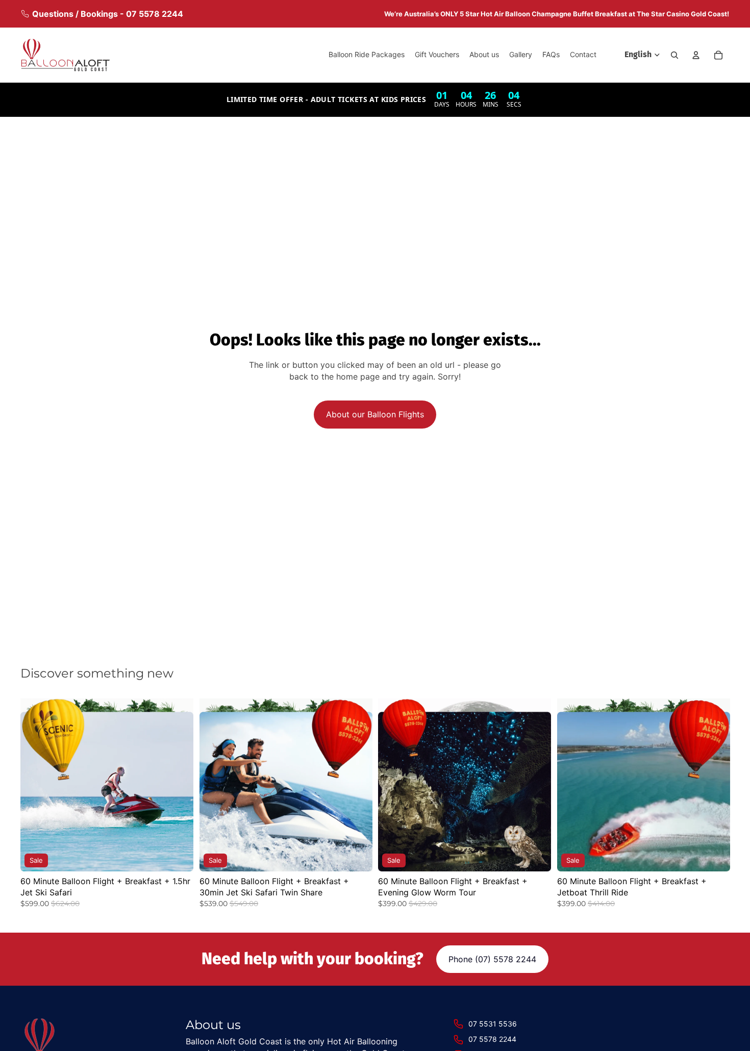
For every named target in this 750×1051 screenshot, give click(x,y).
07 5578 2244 (492, 1039)
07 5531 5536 (492, 1023)
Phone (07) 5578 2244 (492, 959)
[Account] (696, 55)
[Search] (674, 55)
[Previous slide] (35, 784)
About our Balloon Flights (375, 414)
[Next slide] (178, 784)
